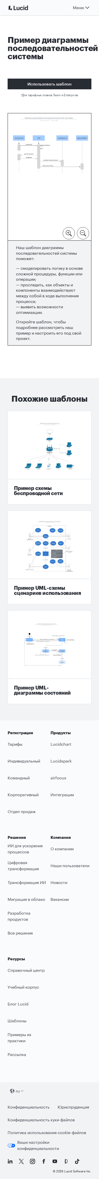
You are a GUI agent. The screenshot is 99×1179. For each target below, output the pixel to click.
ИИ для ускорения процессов (25, 848)
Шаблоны (17, 1020)
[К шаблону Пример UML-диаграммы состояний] (49, 657)
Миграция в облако (26, 899)
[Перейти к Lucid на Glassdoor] (66, 1161)
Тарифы (15, 744)
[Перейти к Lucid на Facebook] (43, 1161)
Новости (59, 882)
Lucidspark (61, 760)
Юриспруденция (73, 1106)
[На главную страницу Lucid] (24, 8)
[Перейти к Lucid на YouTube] (54, 1161)
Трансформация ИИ (27, 882)
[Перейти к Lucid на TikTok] (77, 1161)
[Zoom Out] (83, 233)
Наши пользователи (70, 865)
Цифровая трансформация (23, 865)
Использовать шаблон (49, 83)
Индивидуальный (24, 760)
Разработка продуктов (19, 916)
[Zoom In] (69, 233)
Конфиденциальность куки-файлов (41, 1119)
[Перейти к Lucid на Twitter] (21, 1161)
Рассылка (17, 1054)
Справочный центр (26, 970)
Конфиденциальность (29, 1106)
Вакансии (60, 899)
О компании (62, 848)
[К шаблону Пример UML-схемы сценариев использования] (49, 557)
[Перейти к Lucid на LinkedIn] (10, 1161)
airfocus (58, 777)
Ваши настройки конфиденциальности (38, 1145)
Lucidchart (61, 744)
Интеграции (62, 794)
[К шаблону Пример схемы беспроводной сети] (49, 457)
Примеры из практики (19, 1037)
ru (18, 1090)
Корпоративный (23, 794)
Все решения (20, 932)
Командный (19, 777)
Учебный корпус (23, 987)
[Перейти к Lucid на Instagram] (32, 1161)
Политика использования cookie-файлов (47, 1132)
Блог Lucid (18, 1003)
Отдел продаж (22, 811)
